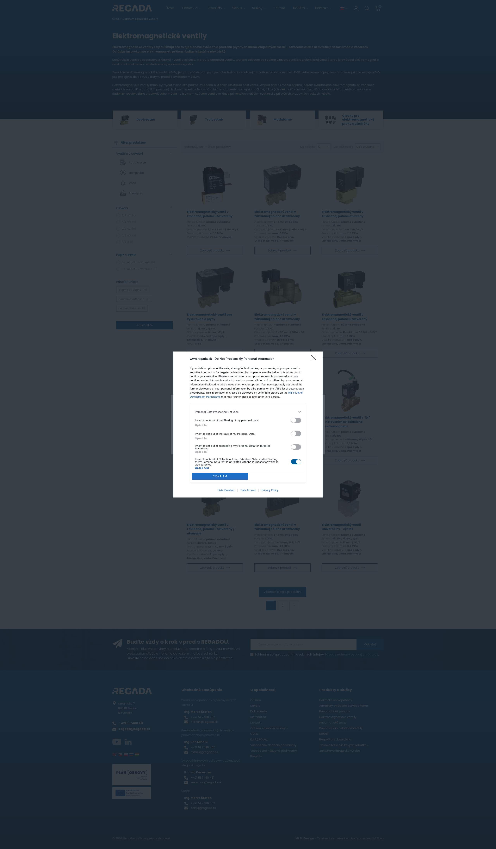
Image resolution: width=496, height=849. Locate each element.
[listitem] (248, 412)
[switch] (296, 420)
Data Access (248, 490)
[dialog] (248, 424)
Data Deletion (226, 490)
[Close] (315, 359)
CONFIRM (220, 476)
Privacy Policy (270, 490)
